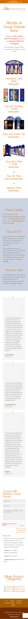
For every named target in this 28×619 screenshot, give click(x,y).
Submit (20, 530)
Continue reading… (17, 283)
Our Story (19, 601)
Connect (18, 603)
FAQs (13, 605)
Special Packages (17, 221)
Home (6, 601)
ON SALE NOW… (14, 84)
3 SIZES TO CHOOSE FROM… (14, 179)
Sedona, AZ (8, 357)
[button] (20, 11)
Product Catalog (14, 209)
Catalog (12, 601)
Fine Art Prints (14, 175)
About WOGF (14, 231)
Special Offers (14, 187)
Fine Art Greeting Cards (14, 107)
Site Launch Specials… (15, 219)
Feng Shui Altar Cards (14, 162)
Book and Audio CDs (14, 133)
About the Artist (14, 270)
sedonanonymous (14, 616)
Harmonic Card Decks (14, 79)
